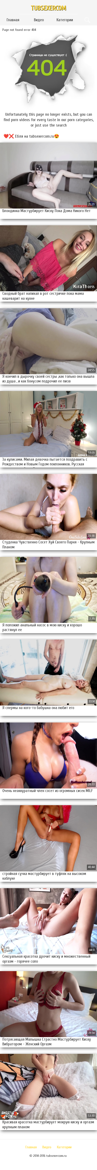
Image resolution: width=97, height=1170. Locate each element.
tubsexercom (48, 8)
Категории (65, 20)
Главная (13, 20)
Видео (39, 20)
